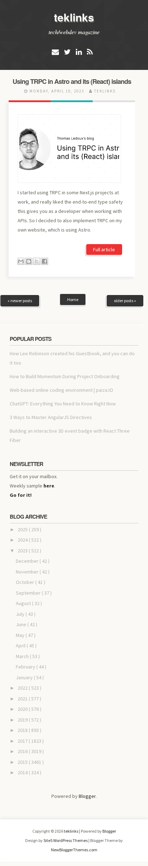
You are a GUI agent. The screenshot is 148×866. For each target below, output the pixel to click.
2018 (23, 730)
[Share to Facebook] (44, 261)
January (25, 677)
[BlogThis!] (28, 261)
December (28, 561)
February (26, 666)
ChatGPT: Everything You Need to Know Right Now (63, 403)
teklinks (74, 17)
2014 (23, 772)
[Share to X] (36, 261)
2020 (23, 709)
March (23, 656)
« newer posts (20, 300)
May (21, 635)
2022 (23, 688)
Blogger (87, 796)
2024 (23, 540)
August (24, 603)
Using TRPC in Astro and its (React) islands (72, 81)
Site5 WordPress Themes (65, 840)
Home (72, 299)
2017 (23, 741)
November (28, 571)
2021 (23, 698)
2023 (23, 550)
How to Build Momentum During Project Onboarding (65, 376)
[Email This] (20, 261)
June (21, 624)
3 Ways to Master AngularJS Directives (51, 417)
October (25, 582)
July (21, 614)
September (29, 593)
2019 (23, 720)
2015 (23, 762)
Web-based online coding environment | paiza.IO (61, 390)
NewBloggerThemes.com (74, 849)
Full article (104, 249)
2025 (23, 529)
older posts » (125, 300)
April (21, 645)
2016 (23, 751)
